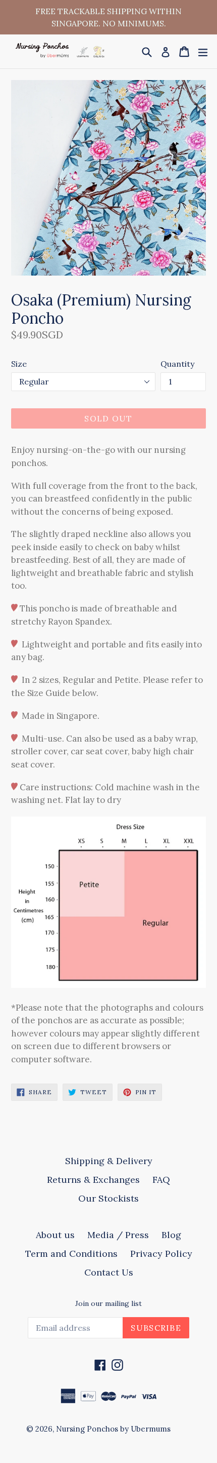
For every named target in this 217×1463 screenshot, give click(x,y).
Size (19, 364)
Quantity (177, 364)
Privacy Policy (161, 1253)
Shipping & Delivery (108, 1161)
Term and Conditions (71, 1253)
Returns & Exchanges (93, 1179)
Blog (171, 1235)
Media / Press (118, 1235)
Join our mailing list (108, 1303)
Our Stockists (108, 1198)
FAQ (161, 1179)
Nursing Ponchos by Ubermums (113, 1429)
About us (55, 1235)
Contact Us (108, 1272)
